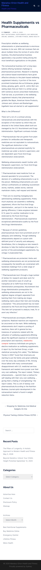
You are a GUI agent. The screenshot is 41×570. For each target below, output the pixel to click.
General (11, 36)
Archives (6, 515)
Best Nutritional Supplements (14, 34)
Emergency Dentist (10, 535)
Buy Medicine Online (11, 531)
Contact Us (7, 498)
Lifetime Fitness (21, 36)
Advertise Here (9, 494)
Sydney (29, 566)
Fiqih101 (7, 32)
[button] (34, 6)
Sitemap (6, 506)
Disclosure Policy (10, 502)
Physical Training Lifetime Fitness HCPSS (19, 415)
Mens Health (34, 36)
